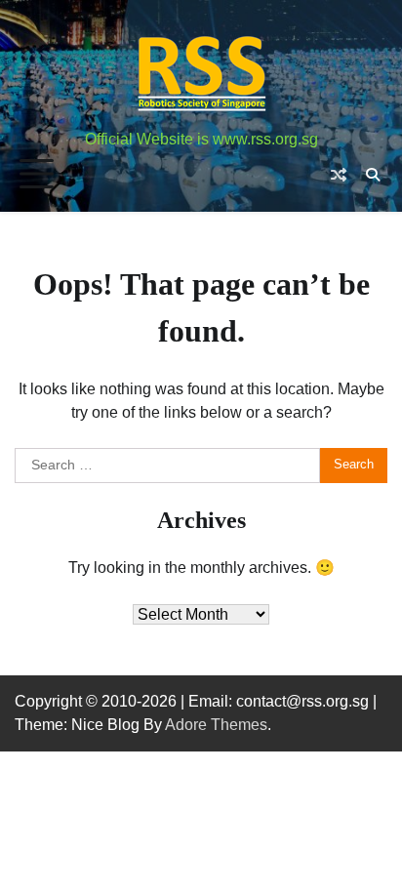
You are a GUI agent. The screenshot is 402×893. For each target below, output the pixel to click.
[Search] (372, 174)
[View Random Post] (338, 174)
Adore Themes (216, 724)
